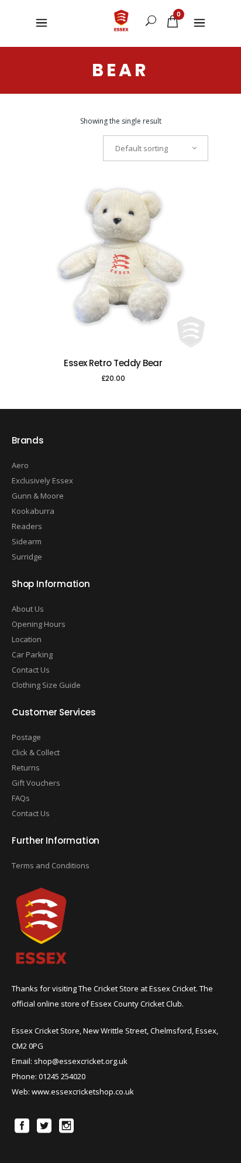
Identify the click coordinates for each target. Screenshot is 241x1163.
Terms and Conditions (50, 865)
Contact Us (31, 669)
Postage (26, 737)
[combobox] (155, 148)
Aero (20, 465)
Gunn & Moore (38, 495)
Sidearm (27, 541)
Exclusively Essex (42, 480)
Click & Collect (36, 752)
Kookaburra (33, 511)
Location (27, 639)
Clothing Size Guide (46, 685)
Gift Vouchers (36, 782)
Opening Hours (39, 624)
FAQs (21, 798)
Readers (27, 526)
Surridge (27, 556)
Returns (26, 767)
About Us (28, 608)
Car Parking (32, 654)
